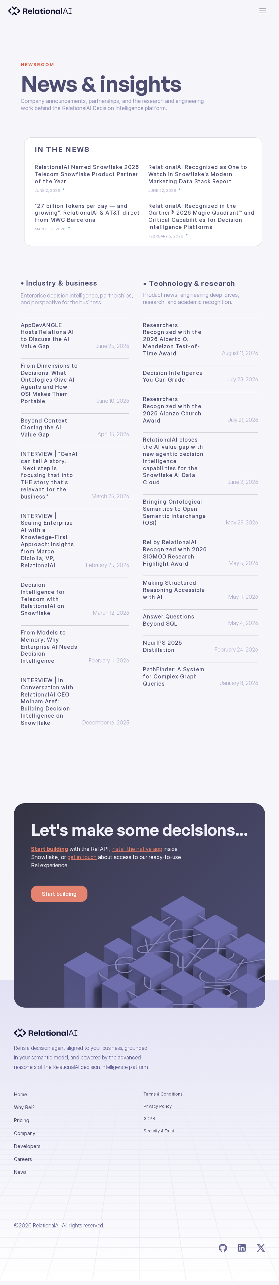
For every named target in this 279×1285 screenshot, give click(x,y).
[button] (263, 11)
